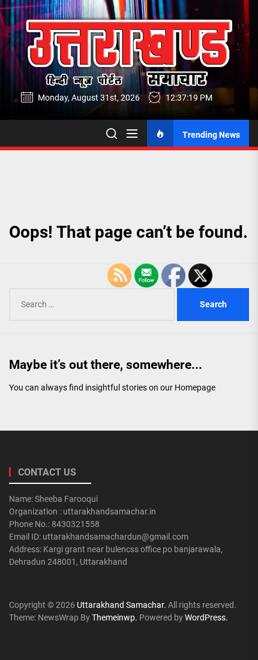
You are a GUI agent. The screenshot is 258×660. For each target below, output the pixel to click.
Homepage (195, 387)
